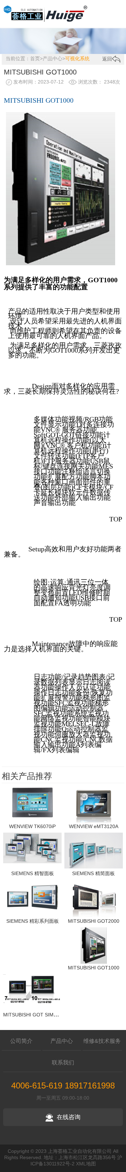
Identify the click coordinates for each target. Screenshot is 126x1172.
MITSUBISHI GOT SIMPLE (33, 1014)
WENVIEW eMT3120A (93, 826)
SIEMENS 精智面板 (32, 873)
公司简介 (21, 1041)
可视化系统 (77, 58)
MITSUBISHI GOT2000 (93, 921)
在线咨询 (68, 1117)
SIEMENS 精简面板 (93, 873)
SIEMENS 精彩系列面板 (32, 921)
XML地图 (86, 1163)
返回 (107, 59)
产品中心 (52, 58)
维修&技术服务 (102, 1041)
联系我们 (63, 1062)
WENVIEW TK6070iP (32, 826)
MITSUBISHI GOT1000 (93, 967)
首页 (35, 58)
